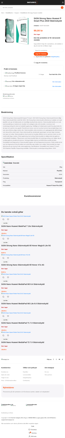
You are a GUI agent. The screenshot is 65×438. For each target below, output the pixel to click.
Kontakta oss (4, 372)
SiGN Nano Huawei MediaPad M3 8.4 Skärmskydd (23, 284)
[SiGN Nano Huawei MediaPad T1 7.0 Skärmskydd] (15, 313)
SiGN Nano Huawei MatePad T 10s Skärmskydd (22, 226)
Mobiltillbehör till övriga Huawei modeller (31, 13)
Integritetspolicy (27, 377)
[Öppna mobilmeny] (2, 2)
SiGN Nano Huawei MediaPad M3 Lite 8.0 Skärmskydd (24, 304)
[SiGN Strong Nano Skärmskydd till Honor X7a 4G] (15, 254)
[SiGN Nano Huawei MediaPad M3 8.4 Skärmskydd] (15, 274)
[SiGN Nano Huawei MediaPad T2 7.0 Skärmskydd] (15, 332)
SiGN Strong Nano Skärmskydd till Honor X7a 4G (22, 265)
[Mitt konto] (63, 2)
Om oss (47, 372)
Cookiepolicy (26, 380)
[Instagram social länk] (56, 359)
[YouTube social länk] (59, 359)
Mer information (56, 86)
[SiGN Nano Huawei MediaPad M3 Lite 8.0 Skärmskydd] (15, 293)
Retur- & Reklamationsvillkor (8, 380)
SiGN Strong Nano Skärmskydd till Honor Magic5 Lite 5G (26, 246)
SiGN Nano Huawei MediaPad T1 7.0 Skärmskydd (22, 323)
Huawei (17, 13)
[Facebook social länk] (53, 359)
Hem (2, 13)
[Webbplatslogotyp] (32, 2)
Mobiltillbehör (9, 13)
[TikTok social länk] (62, 359)
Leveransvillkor (27, 374)
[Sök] (62, 7)
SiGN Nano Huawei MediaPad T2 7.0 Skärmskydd (22, 342)
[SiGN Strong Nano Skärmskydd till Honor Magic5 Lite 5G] (17, 235)
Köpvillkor (25, 372)
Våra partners (48, 374)
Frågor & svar (5, 377)
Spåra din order (5, 374)
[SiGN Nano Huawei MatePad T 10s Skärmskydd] (15, 216)
